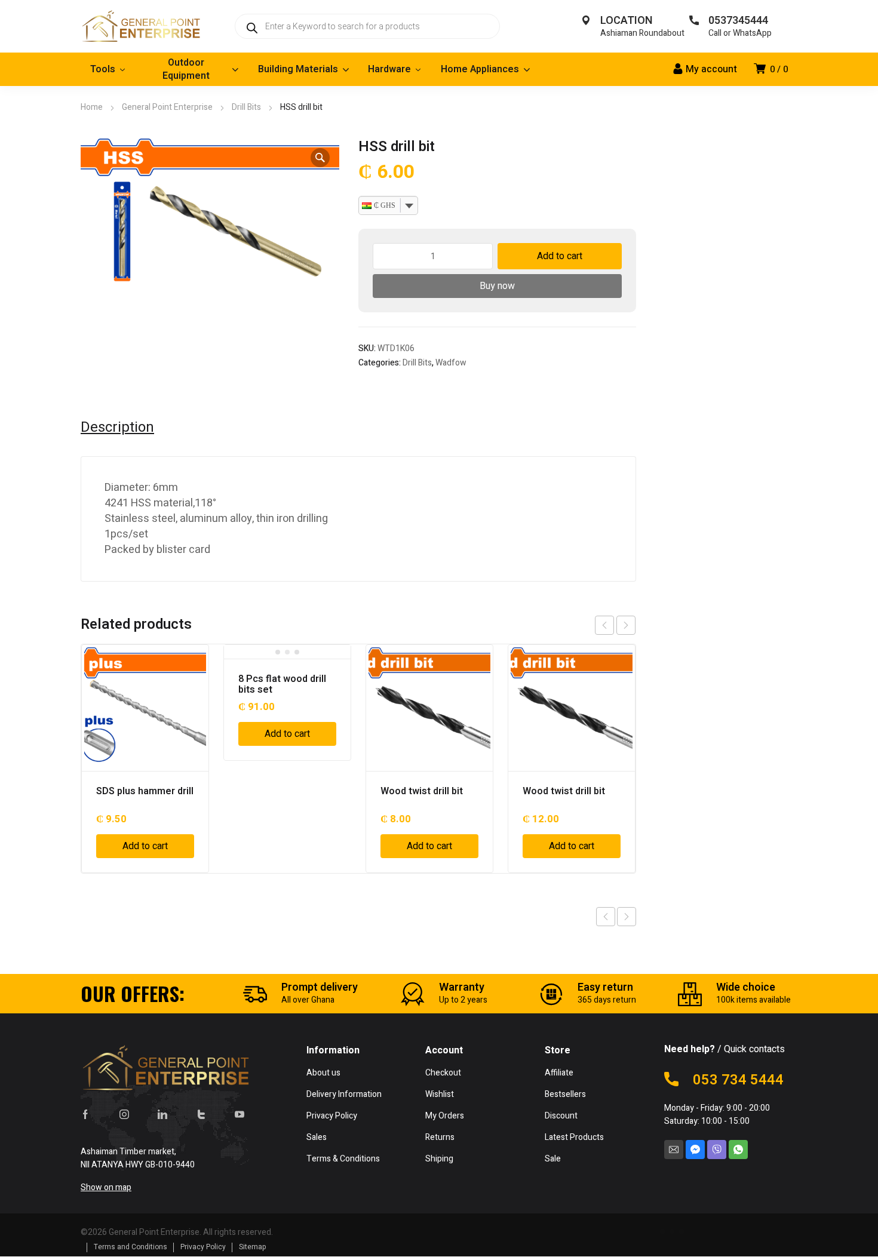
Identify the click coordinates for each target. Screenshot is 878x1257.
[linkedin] (162, 1114)
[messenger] (695, 1149)
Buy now (497, 286)
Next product (626, 916)
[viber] (716, 1149)
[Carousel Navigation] (615, 625)
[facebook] (85, 1114)
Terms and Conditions (130, 1246)
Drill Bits (246, 107)
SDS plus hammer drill (145, 791)
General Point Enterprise (167, 107)
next (626, 625)
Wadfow (450, 362)
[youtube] (239, 1114)
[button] (320, 157)
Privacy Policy (203, 1246)
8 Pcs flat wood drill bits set (282, 684)
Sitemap (252, 1246)
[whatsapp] (738, 1149)
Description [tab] (117, 427)
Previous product (605, 916)
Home (92, 107)
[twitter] (201, 1114)
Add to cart (559, 256)
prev (604, 625)
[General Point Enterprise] (140, 26)
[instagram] (124, 1114)
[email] (673, 1149)
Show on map (106, 1187)
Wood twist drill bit (421, 791)
